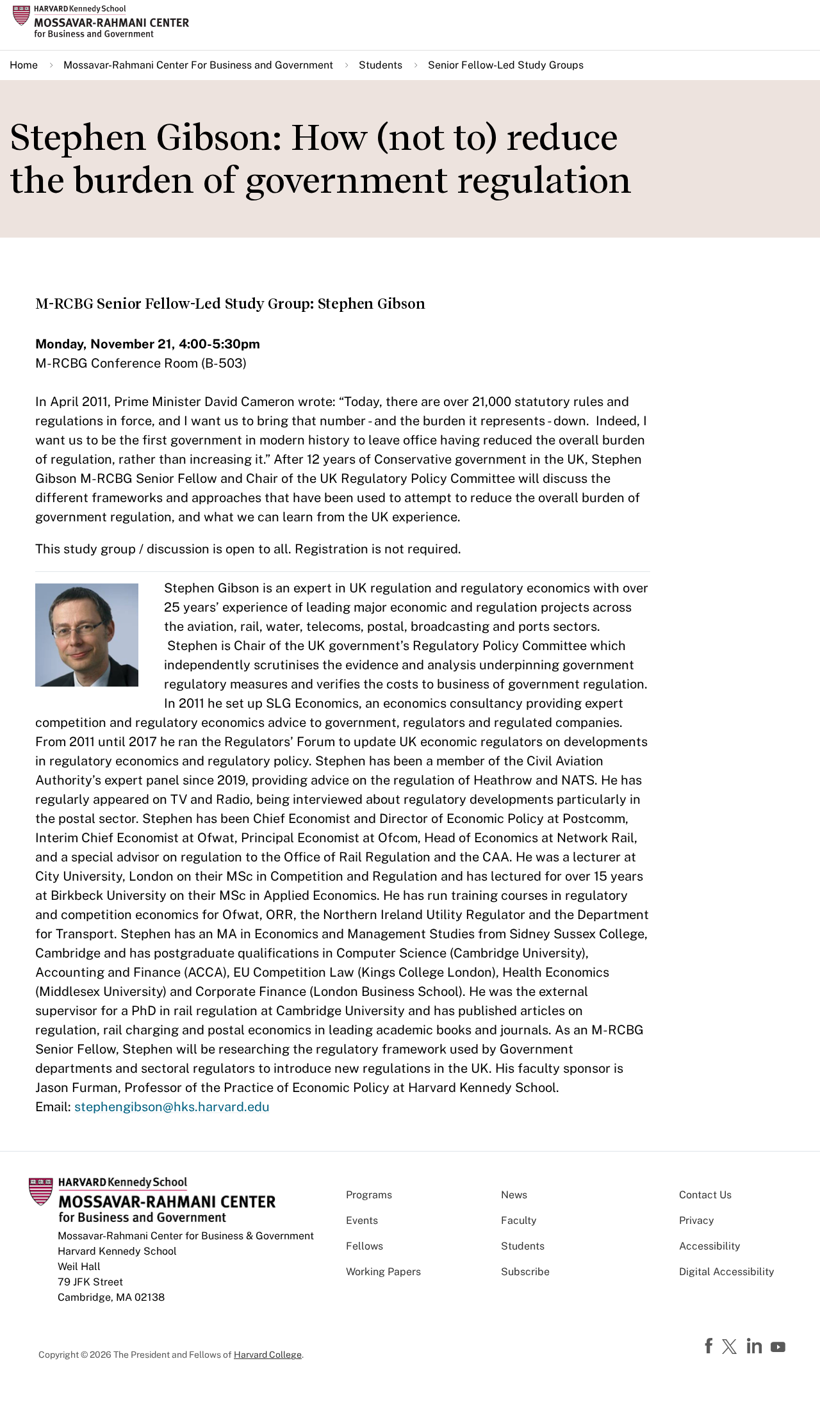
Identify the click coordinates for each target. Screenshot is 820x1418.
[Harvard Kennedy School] (105, 21)
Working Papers (383, 1272)
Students (380, 65)
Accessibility (710, 1246)
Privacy (696, 1220)
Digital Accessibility (727, 1272)
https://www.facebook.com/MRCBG (710, 1346)
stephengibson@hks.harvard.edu (172, 1106)
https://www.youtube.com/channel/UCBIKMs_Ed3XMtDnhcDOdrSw (779, 1347)
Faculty (519, 1220)
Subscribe (525, 1272)
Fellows (364, 1246)
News (514, 1195)
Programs (369, 1195)
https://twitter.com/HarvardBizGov (731, 1347)
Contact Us (705, 1195)
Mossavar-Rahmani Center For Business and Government (198, 65)
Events (362, 1220)
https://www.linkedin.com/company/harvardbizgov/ (756, 1346)
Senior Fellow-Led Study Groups (506, 65)
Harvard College (268, 1354)
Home (24, 65)
